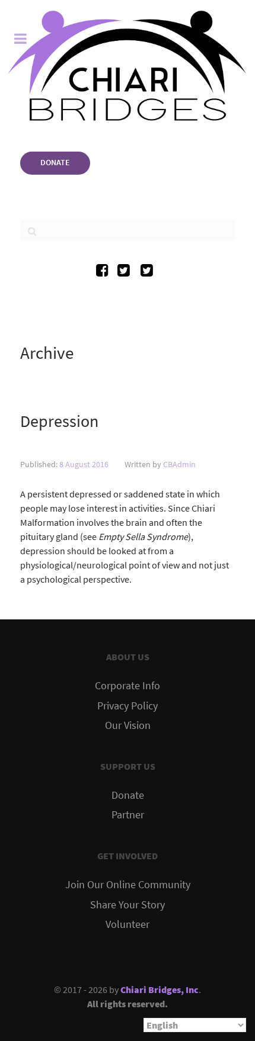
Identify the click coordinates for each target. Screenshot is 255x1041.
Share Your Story (127, 904)
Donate (127, 795)
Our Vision (128, 725)
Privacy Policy (127, 705)
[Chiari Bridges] (127, 66)
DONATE (55, 162)
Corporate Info (127, 685)
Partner (127, 814)
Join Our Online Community (127, 884)
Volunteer (127, 924)
